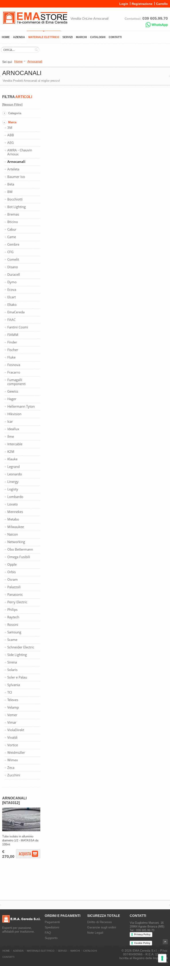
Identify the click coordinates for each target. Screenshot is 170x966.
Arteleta (13, 169)
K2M (10, 451)
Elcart (11, 297)
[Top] (165, 941)
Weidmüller (16, 752)
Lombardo (15, 496)
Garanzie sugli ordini (101, 927)
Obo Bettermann (20, 549)
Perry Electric (17, 602)
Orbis (11, 572)
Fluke (11, 357)
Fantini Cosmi (17, 327)
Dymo (12, 282)
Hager (11, 399)
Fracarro (13, 372)
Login (123, 4)
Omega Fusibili (18, 557)
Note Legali (95, 932)
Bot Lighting (16, 206)
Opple (12, 564)
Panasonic (15, 594)
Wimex (12, 760)
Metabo (13, 519)
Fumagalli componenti (16, 382)
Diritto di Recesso (99, 922)
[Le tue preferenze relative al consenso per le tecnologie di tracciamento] (162, 958)
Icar (10, 421)
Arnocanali (16, 161)
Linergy (13, 481)
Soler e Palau (17, 677)
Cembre (13, 244)
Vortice (12, 745)
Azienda (19, 37)
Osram (12, 579)
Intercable (14, 444)
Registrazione (142, 4)
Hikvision (14, 414)
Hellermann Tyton (21, 406)
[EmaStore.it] (35, 26)
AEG (10, 142)
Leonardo (14, 474)
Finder (12, 342)
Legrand (13, 466)
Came (11, 237)
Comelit (13, 259)
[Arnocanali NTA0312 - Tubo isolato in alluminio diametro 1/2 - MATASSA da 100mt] (21, 830)
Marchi (81, 37)
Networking (16, 542)
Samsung (14, 632)
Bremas (13, 214)
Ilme (10, 436)
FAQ (48, 932)
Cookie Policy (142, 943)
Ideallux (13, 429)
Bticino (12, 222)
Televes (12, 700)
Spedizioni (52, 927)
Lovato (12, 504)
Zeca (10, 767)
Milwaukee (15, 526)
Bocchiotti (15, 199)
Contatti (115, 37)
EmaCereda (16, 312)
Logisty (12, 489)
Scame (12, 639)
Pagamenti (52, 922)
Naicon (12, 534)
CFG (10, 252)
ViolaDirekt (15, 730)
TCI (9, 692)
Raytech (13, 617)
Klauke (12, 459)
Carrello (162, 4)
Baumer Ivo (16, 176)
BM (10, 191)
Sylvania (13, 685)
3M (9, 127)
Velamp (13, 707)
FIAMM (12, 334)
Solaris (12, 669)
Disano (12, 267)
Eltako (12, 304)
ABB (10, 135)
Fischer (12, 349)
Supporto (51, 938)
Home (6, 37)
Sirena (12, 662)
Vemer (12, 715)
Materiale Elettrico (43, 37)
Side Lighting (17, 654)
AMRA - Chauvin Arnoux (19, 152)
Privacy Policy (142, 934)
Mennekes (15, 511)
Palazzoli (14, 587)
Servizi (67, 37)
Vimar (11, 722)
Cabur (11, 229)
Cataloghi (97, 37)
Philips (12, 609)
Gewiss (12, 391)
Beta (10, 184)
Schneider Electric (20, 647)
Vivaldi (12, 737)
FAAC (11, 319)
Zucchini (13, 775)
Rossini (12, 624)
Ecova (11, 289)
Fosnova (13, 364)
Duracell (13, 274)
